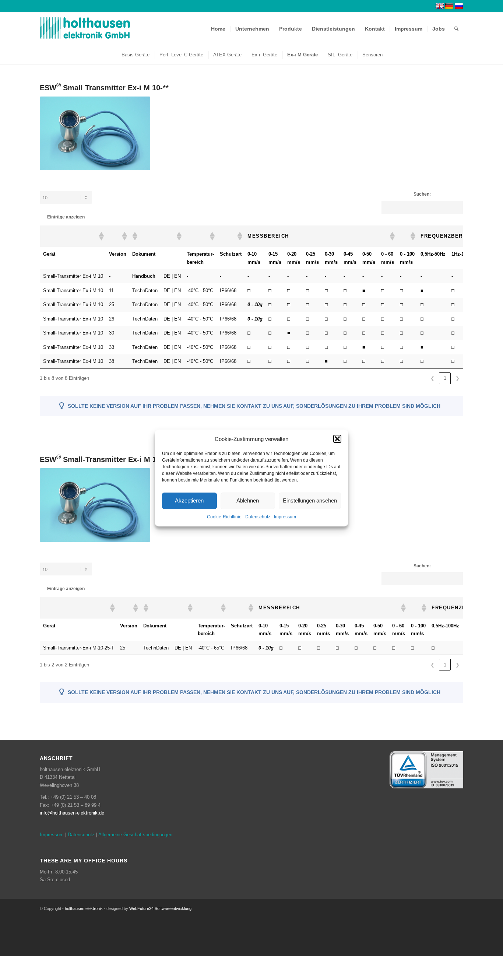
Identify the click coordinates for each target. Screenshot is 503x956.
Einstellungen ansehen (310, 501)
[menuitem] (218, 29)
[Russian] (458, 6)
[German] (449, 6)
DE (166, 276)
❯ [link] (457, 378)
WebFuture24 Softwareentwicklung (160, 908)
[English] (439, 6)
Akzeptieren (189, 501)
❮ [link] (432, 378)
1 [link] (445, 378)
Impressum (285, 516)
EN (177, 276)
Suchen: (422, 194)
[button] (337, 438)
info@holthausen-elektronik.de (72, 813)
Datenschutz (257, 516)
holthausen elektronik (84, 908)
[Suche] (456, 29)
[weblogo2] (85, 29)
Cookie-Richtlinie (224, 516)
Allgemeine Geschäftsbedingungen (135, 834)
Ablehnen (247, 501)
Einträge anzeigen (66, 217)
